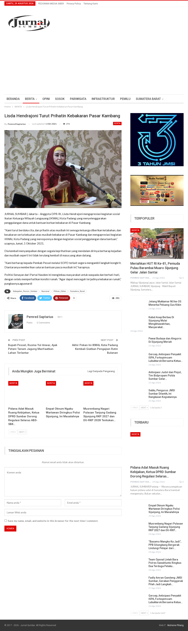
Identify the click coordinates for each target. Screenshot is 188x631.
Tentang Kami (91, 3)
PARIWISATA (78, 99)
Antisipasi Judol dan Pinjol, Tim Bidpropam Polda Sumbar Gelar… (165, 375)
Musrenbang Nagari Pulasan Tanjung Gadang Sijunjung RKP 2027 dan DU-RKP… (166, 527)
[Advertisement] (94, 67)
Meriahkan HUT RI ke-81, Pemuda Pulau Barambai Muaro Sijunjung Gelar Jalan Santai (155, 268)
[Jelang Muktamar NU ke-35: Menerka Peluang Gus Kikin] (138, 306)
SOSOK (60, 99)
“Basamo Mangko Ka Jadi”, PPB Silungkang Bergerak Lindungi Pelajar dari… (165, 545)
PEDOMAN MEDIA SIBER (51, 3)
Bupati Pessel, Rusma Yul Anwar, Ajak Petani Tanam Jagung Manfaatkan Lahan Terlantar (32, 348)
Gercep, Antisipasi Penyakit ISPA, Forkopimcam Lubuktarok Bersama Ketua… (165, 357)
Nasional (45, 291)
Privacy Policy (74, 3)
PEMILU (125, 99)
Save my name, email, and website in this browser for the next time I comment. (53, 520)
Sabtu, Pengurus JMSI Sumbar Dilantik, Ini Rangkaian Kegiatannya (163, 393)
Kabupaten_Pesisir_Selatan (25, 291)
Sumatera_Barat (77, 291)
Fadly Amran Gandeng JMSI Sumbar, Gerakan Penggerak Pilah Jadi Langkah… (166, 581)
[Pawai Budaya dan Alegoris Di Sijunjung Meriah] (138, 343)
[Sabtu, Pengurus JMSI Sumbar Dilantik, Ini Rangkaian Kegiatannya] (138, 394)
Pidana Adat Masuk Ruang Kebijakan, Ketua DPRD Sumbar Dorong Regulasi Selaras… (153, 472)
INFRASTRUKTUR (103, 99)
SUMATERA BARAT (148, 99)
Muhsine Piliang (175, 625)
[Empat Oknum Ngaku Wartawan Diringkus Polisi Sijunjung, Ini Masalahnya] (63, 393)
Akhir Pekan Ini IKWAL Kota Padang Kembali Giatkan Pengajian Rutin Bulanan (95, 348)
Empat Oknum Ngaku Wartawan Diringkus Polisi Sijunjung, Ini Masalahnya (164, 509)
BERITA (30, 99)
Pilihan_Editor (60, 291)
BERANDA (13, 99)
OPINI (46, 99)
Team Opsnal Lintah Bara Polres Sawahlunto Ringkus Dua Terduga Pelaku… (165, 563)
